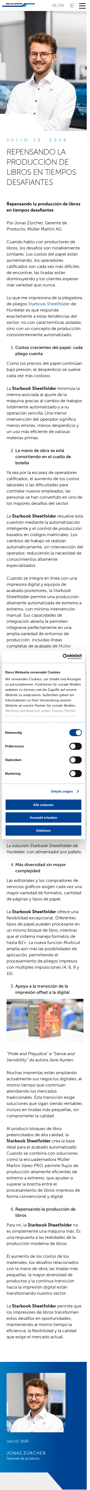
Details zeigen (62, 791)
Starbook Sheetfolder (49, 303)
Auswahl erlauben (43, 817)
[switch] (75, 746)
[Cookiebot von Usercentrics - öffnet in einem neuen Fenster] (62, 657)
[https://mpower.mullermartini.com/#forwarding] (71, 5)
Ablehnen (43, 830)
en (61, 5)
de (54, 5)
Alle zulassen (43, 804)
